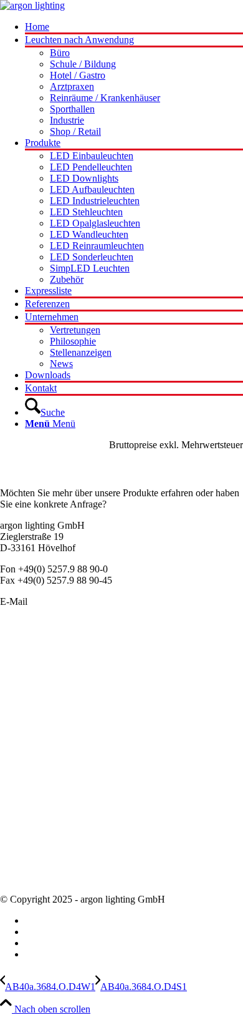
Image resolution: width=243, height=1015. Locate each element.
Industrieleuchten (33, 717)
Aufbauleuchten (31, 684)
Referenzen (22, 866)
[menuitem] (134, 27)
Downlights (23, 706)
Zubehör (17, 751)
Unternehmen (27, 833)
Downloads (22, 878)
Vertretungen (25, 855)
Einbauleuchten (30, 672)
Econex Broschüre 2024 (47, 810)
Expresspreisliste (32, 821)
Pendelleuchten (30, 650)
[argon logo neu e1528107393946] (32, 5)
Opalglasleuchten (34, 695)
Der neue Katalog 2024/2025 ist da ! (71, 799)
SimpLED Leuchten (40, 740)
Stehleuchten (25, 728)
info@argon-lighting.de (76, 601)
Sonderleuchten (30, 661)
